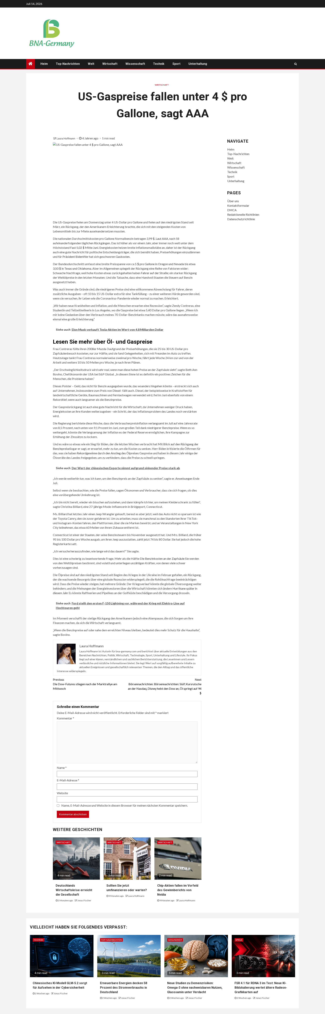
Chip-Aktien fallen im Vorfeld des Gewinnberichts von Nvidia (177, 890)
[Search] (295, 63)
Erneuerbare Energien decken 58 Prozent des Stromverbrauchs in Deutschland (123, 987)
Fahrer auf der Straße (154, 273)
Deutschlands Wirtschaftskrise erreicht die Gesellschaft (74, 890)
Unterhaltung (197, 64)
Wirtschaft (109, 64)
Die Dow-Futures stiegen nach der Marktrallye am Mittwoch (85, 684)
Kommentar (65, 718)
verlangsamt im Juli (160, 423)
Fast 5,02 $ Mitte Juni (84, 247)
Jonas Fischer (84, 900)
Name (62, 767)
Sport (176, 64)
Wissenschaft (135, 64)
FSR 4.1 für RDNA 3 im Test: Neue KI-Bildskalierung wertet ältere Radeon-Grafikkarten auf (261, 987)
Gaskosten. (123, 256)
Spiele (238, 939)
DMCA (232, 210)
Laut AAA (162, 238)
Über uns (233, 201)
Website (62, 793)
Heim (44, 64)
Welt (91, 64)
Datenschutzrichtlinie (241, 219)
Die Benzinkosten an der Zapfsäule (162, 558)
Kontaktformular (238, 205)
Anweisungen (183, 478)
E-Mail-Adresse (68, 780)
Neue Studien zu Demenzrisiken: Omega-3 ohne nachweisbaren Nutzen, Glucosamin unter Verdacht (194, 987)
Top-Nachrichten (68, 64)
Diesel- (117, 390)
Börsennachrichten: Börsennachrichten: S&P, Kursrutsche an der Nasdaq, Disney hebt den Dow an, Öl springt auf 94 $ (164, 686)
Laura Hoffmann (66, 138)
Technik (158, 64)
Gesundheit (175, 939)
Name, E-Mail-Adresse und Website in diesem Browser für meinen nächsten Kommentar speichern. (124, 805)
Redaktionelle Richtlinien (243, 214)
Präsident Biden (72, 256)
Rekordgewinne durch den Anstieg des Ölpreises (108, 453)
